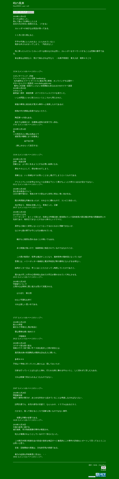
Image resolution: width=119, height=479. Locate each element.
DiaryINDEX (17, 6)
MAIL (95, 465)
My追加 (103, 470)
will (28, 6)
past (24, 6)
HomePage (102, 465)
